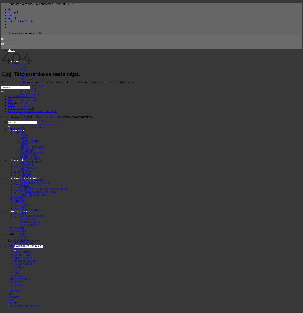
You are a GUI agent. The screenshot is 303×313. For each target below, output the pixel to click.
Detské (18, 284)
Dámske (19, 214)
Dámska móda (17, 128)
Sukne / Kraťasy (23, 263)
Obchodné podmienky (22, 96)
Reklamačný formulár (21, 108)
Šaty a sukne (28, 149)
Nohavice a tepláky (31, 85)
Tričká (24, 134)
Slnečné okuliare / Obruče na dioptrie (42, 121)
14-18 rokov (21, 239)
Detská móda (16, 160)
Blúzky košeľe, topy (31, 79)
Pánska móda (16, 197)
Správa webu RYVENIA (47, 117)
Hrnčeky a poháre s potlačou (37, 124)
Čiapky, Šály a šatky (32, 179)
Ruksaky (25, 106)
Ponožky (25, 103)
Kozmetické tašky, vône (34, 115)
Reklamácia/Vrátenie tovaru (25, 21)
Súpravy (19, 266)
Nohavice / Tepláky (26, 260)
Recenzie (13, 12)
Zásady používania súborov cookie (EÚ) (32, 111)
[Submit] (2, 91)
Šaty (16, 205)
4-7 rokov (19, 166)
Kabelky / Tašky (29, 91)
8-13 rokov (20, 169)
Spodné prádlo (29, 155)
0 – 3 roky (19, 163)
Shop (11, 9)
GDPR (11, 105)
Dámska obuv (28, 100)
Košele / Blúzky (23, 254)
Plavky (24, 70)
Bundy (24, 143)
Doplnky (19, 208)
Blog (11, 15)
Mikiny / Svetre (23, 257)
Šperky (24, 185)
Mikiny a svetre (29, 140)
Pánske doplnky (30, 224)
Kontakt (13, 18)
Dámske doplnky (30, 94)
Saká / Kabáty (22, 251)
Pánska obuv (28, 218)
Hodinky (25, 176)
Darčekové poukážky (33, 127)
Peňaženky (27, 164)
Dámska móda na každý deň (25, 245)
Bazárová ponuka (19, 211)
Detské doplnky (24, 242)
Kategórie (20, 131)
